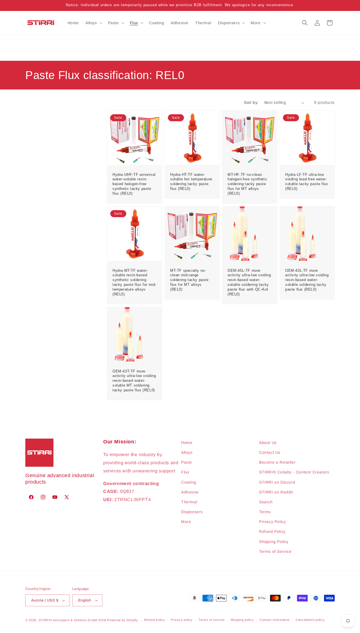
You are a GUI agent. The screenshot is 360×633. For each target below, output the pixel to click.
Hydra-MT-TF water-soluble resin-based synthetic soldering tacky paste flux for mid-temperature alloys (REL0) (134, 282)
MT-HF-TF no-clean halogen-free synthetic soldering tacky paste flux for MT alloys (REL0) (247, 184)
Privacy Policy (272, 521)
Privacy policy (182, 619)
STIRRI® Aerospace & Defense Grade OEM (72, 620)
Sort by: (251, 102)
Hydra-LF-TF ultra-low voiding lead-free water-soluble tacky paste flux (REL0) (306, 181)
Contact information (275, 619)
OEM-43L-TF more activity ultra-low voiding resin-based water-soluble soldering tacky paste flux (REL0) (307, 279)
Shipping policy (242, 619)
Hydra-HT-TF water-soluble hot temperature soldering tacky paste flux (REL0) (191, 181)
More (186, 521)
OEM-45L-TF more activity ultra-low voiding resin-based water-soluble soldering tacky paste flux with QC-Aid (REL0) (249, 282)
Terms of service (212, 619)
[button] (93, 23)
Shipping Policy (274, 541)
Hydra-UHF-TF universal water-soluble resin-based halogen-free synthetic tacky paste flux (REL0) (134, 184)
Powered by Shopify (122, 620)
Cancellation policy (310, 619)
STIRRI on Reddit (276, 492)
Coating (188, 482)
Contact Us (269, 452)
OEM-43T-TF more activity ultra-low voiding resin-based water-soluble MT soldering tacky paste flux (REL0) (134, 380)
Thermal (189, 502)
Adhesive (190, 492)
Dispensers (192, 511)
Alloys (187, 452)
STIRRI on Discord (277, 482)
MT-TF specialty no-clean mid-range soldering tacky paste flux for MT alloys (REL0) (189, 279)
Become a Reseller (277, 462)
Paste (186, 462)
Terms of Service (275, 551)
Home (186, 442)
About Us (268, 442)
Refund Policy (272, 531)
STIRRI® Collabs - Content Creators (294, 472)
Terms (265, 511)
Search (266, 502)
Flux (185, 472)
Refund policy (154, 619)
